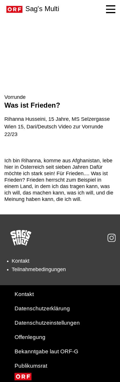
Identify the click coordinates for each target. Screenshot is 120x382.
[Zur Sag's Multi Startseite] (20, 237)
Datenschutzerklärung (42, 308)
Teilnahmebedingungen (39, 269)
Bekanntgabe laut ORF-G (46, 351)
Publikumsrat (31, 366)
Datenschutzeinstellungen (47, 323)
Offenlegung (30, 337)
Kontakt (20, 261)
